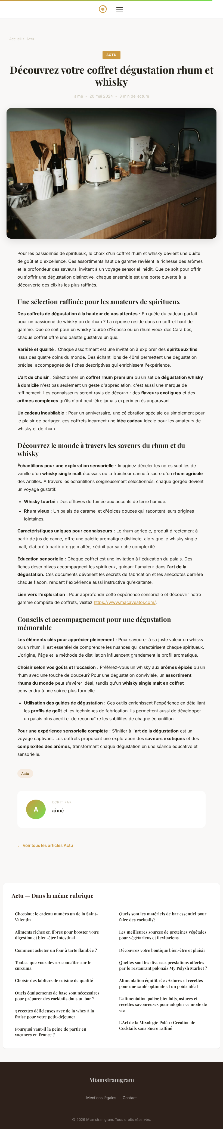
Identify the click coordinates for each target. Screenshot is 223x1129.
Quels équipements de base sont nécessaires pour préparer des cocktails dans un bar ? (57, 995)
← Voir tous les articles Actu (45, 845)
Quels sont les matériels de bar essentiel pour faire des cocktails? (162, 916)
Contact (130, 1097)
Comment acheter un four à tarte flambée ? (56, 950)
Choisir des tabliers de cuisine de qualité (54, 980)
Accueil (15, 39)
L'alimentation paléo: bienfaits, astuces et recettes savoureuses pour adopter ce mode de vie (163, 1004)
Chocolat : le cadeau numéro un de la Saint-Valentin (56, 916)
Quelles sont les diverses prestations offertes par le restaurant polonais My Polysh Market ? (163, 965)
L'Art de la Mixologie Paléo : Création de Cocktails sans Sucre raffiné (157, 1025)
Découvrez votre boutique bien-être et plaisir (162, 950)
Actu (30, 39)
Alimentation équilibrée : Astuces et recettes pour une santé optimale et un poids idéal (161, 983)
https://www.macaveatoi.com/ (125, 602)
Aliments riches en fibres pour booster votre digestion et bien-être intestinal (57, 934)
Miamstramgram (111, 1079)
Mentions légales (101, 1097)
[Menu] (119, 9)
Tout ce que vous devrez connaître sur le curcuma (53, 965)
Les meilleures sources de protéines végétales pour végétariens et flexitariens (162, 934)
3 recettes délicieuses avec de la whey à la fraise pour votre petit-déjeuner (54, 1013)
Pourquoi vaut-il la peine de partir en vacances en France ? (50, 1031)
